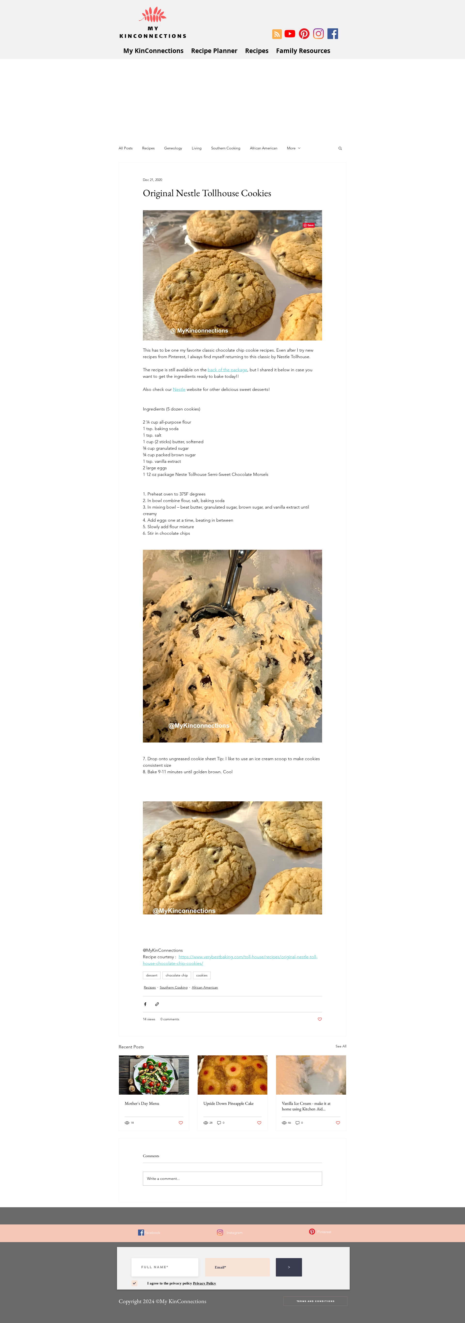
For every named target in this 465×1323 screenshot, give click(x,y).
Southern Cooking (225, 148)
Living (197, 148)
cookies (202, 975)
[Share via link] (157, 1004)
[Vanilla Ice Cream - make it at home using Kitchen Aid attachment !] (311, 1075)
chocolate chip (177, 975)
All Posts (125, 148)
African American (263, 148)
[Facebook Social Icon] (332, 33)
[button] (340, 148)
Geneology (173, 148)
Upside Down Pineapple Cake (228, 1103)
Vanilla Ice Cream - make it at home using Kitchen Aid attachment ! (306, 1106)
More (291, 148)
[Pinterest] (304, 33)
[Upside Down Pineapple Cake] (233, 1075)
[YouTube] (290, 33)
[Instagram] (318, 33)
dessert (151, 975)
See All (341, 1046)
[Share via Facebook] (145, 1004)
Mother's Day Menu (142, 1103)
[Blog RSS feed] (277, 34)
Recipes (148, 148)
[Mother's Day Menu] (154, 1075)
